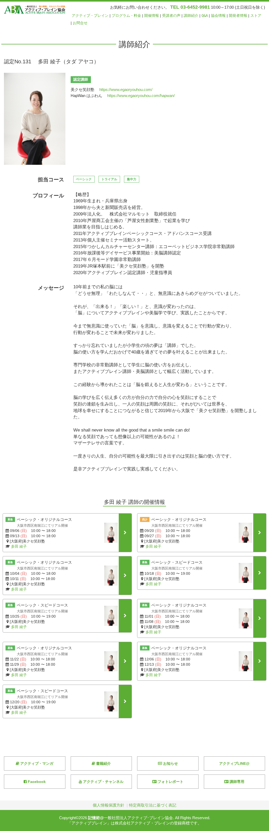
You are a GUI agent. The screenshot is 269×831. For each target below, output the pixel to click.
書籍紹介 (103, 763)
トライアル (109, 179)
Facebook (36, 781)
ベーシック (84, 179)
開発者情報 (238, 15)
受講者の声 (171, 15)
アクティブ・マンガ (36, 763)
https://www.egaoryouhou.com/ (125, 89)
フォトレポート (170, 781)
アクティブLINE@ (234, 763)
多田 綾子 (19, 546)
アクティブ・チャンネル (102, 781)
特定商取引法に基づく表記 (152, 805)
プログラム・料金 (126, 15)
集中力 (131, 179)
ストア (255, 15)
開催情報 (151, 15)
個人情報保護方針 (108, 805)
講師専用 (236, 781)
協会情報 (218, 15)
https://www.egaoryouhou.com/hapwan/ (141, 95)
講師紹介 (191, 15)
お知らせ (170, 763)
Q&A (204, 15)
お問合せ (80, 23)
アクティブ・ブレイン (90, 15)
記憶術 (94, 817)
